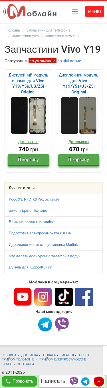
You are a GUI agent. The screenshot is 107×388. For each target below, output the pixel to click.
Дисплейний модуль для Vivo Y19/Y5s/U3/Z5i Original (78, 83)
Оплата (49, 355)
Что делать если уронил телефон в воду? (44, 256)
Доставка (29, 355)
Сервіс (84, 355)
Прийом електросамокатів (62, 359)
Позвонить (23, 381)
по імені (77, 60)
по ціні (63, 60)
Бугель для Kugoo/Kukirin (30, 267)
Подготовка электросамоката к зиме (40, 233)
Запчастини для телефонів (48, 30)
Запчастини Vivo (25, 36)
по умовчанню (42, 60)
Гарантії (67, 355)
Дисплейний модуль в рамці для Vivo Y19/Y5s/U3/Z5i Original (28, 83)
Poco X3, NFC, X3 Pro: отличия (34, 199)
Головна (13, 30)
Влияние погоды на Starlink (32, 222)
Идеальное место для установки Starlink (43, 244)
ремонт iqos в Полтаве (28, 210)
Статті (6, 364)
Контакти (25, 364)
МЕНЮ (94, 11)
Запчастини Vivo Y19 (62, 36)
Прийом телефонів (17, 359)
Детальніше (28, 142)
